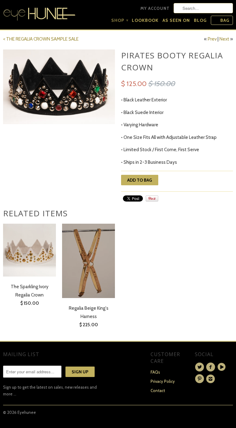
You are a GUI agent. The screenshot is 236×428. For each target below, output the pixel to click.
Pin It (152, 198)
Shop (119, 20)
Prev (212, 39)
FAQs (155, 372)
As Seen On (176, 20)
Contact (158, 390)
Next (224, 39)
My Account (155, 8)
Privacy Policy (163, 381)
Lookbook (145, 20)
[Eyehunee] (39, 12)
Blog (200, 20)
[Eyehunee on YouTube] (222, 367)
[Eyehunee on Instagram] (211, 378)
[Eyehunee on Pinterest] (200, 378)
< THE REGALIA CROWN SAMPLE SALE (41, 39)
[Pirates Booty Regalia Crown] (59, 86)
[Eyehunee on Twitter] (200, 367)
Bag (225, 20)
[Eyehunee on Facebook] (211, 367)
